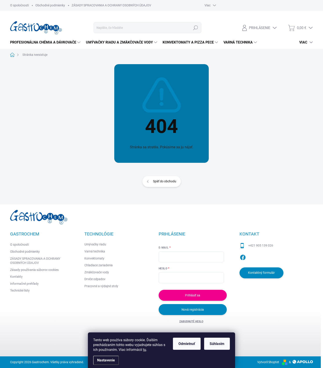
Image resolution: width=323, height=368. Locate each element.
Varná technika (94, 251)
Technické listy (20, 290)
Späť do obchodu (164, 181)
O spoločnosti (19, 5)
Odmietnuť (186, 344)
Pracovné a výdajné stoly (101, 286)
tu (144, 350)
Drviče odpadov (94, 279)
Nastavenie (106, 360)
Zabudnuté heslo (191, 321)
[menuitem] (46, 42)
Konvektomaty (94, 258)
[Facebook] (243, 256)
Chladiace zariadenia (98, 265)
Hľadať (195, 27)
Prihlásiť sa (192, 295)
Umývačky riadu (95, 244)
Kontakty (16, 276)
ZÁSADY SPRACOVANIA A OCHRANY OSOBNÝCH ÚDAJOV (111, 5)
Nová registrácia (192, 309)
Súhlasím (217, 344)
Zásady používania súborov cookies (34, 270)
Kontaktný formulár (261, 272)
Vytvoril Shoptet (268, 362)
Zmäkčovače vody (96, 272)
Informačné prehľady (24, 283)
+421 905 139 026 (260, 245)
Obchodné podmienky (50, 5)
